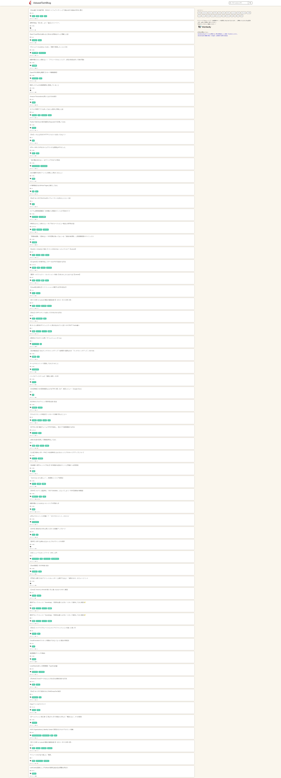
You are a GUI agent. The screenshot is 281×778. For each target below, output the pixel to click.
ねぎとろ (37, 68)
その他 (32, 26)
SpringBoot (35, 78)
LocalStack (41, 671)
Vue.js (212, 15)
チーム (34, 382)
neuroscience (47, 558)
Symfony (50, 748)
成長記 (43, 483)
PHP (32, 252)
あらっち (37, 422)
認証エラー (35, 496)
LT (31, 328)
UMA (36, 346)
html (40, 433)
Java (40, 78)
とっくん (37, 130)
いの (36, 384)
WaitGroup (35, 697)
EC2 (45, 16)
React (32, 37)
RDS (42, 16)
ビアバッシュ (39, 761)
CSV (34, 318)
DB (32, 417)
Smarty (49, 305)
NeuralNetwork (55, 558)
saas (40, 571)
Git (32, 188)
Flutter (34, 128)
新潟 (34, 331)
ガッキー (37, 232)
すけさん (37, 168)
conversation (44, 166)
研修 (34, 509)
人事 (37, 445)
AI (31, 341)
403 (40, 496)
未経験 (38, 483)
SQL (32, 315)
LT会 (33, 178)
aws (33, 16)
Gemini (42, 445)
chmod (38, 293)
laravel (44, 420)
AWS (32, 13)
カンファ (38, 331)
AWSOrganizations (37, 735)
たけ (36, 295)
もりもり (37, 473)
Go (32, 137)
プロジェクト (42, 53)
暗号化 (34, 267)
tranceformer (35, 558)
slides (34, 710)
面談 (34, 471)
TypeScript (44, 115)
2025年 (40, 407)
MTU (34, 153)
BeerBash (46, 761)
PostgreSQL (39, 318)
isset (43, 255)
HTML (215, 12)
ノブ (36, 181)
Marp (38, 710)
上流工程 (40, 458)
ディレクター (35, 344)
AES (38, 267)
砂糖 (36, 776)
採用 (34, 445)
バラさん (37, 561)
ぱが (36, 397)
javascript (49, 267)
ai (40, 344)
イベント (44, 331)
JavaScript (39, 229)
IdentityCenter (46, 735)
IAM (52, 735)
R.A (36, 92)
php (49, 420)
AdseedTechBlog (42, 2)
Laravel (38, 255)
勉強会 (49, 331)
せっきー (37, 410)
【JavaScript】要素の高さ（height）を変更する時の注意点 (212, 36)
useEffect (35, 40)
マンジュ (37, 117)
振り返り (34, 407)
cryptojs (43, 267)
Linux (32, 290)
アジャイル (35, 216)
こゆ (36, 548)
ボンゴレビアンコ (38, 511)
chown (34, 595)
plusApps (35, 571)
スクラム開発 (42, 216)
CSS (219, 12)
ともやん (37, 143)
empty (47, 255)
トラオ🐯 (37, 448)
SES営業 (34, 65)
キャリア (34, 458)
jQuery (210, 12)
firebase (34, 115)
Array (47, 280)
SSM (37, 16)
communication (36, 166)
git (33, 191)
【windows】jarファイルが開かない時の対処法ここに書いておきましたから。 (217, 34)
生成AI (47, 445)
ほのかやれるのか (38, 499)
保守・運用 (35, 53)
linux (34, 293)
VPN (38, 153)
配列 (43, 280)
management (35, 369)
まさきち (37, 18)
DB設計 (34, 420)
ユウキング (37, 257)
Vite (39, 115)
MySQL (39, 420)
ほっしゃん (37, 55)
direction (34, 722)
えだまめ (37, 537)
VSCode (33, 707)
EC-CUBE (44, 305)
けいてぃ (37, 219)
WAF (44, 496)
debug (34, 659)
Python (32, 681)
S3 (37, 534)
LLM (41, 558)
